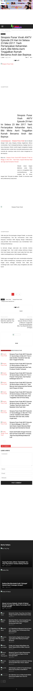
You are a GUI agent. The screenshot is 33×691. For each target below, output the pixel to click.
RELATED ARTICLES (6, 350)
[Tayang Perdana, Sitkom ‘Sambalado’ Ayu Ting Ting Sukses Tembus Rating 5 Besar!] (16, 557)
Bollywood (3, 34)
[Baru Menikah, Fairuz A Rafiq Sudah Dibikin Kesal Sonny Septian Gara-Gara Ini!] (4, 676)
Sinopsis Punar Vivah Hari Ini (8, 301)
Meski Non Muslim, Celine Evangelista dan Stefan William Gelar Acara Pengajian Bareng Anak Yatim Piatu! (20, 621)
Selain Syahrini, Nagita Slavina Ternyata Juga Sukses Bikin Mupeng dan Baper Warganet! (19, 638)
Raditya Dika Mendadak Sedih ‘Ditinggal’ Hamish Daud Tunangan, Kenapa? (14, 584)
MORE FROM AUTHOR (16, 350)
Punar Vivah (8, 299)
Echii (3, 57)
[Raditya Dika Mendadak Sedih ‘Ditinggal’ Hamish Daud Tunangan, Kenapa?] (16, 579)
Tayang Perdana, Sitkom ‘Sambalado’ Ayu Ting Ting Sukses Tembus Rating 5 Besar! (15, 562)
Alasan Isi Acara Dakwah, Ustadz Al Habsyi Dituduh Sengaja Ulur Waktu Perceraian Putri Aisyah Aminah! (16, 604)
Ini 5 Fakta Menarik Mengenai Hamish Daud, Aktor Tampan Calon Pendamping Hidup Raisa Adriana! (20, 630)
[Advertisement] (16, 19)
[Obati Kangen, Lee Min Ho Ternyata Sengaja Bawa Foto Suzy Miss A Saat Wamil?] (4, 669)
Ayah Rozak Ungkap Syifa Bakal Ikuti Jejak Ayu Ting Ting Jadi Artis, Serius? (7, 320)
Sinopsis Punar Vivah (17, 299)
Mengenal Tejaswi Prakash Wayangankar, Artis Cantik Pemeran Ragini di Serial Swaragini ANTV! (19, 654)
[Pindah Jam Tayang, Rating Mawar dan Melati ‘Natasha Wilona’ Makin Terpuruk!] (4, 647)
